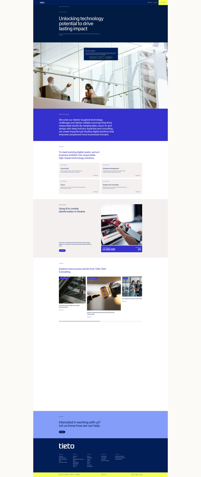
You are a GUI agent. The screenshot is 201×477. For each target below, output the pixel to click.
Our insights (89, 465)
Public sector (75, 465)
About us (88, 456)
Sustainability (89, 457)
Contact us (155, 2)
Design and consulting (63, 462)
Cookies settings (109, 57)
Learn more (62, 250)
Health (74, 460)
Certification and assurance (120, 457)
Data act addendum (118, 459)
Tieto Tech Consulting (105, 460)
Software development (63, 459)
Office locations (90, 466)
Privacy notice (61, 474)
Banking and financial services (78, 459)
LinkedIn (132, 474)
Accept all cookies (92, 57)
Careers (88, 460)
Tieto (60, 6)
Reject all (100, 57)
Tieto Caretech (104, 457)
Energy (74, 457)
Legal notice (66, 474)
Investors (88, 462)
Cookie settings (77, 474)
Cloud (60, 460)
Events (88, 463)
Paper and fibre (76, 463)
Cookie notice (71, 474)
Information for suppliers (119, 456)
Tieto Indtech (103, 459)
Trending (88, 459)
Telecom (74, 466)
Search (151, 2)
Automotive (75, 456)
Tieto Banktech (104, 456)
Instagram (136, 474)
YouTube (140, 474)
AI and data (61, 456)
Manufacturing (75, 462)
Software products (62, 457)
